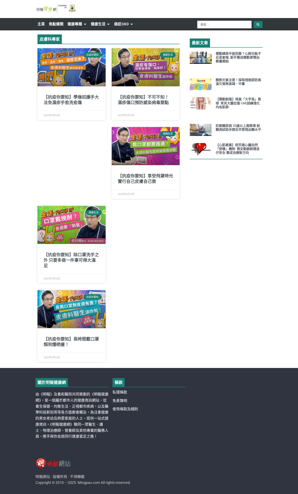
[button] (77, 24)
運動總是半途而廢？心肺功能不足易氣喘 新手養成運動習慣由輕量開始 (238, 57)
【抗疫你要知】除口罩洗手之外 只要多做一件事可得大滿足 (71, 260)
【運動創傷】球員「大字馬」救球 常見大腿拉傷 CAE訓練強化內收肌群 (238, 103)
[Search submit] (258, 24)
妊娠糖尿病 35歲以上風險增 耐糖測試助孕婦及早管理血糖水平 (238, 128)
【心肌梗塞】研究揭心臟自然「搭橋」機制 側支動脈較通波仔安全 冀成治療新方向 (237, 149)
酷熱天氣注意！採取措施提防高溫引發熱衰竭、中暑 (238, 82)
